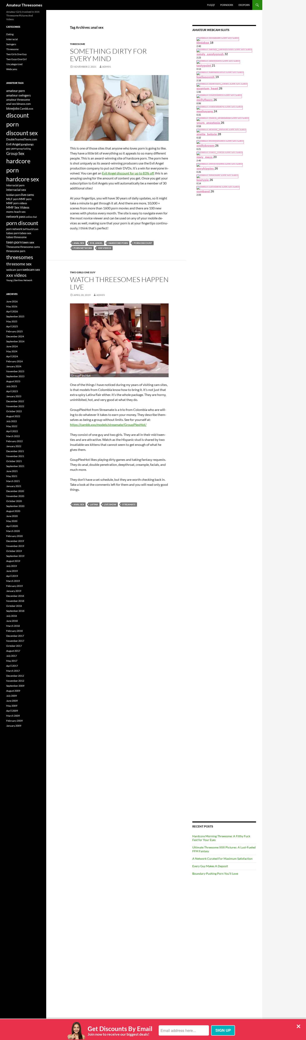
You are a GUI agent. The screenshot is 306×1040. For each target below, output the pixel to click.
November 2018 (15, 600)
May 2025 (11, 321)
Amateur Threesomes (24, 5)
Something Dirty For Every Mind (108, 55)
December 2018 (15, 595)
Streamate (129, 504)
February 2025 (14, 331)
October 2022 (14, 411)
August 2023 (13, 381)
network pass (15, 216)
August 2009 (13, 690)
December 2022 (15, 401)
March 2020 (13, 531)
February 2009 (14, 720)
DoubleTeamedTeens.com (21, 139)
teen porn (14, 242)
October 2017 (14, 645)
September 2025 (15, 316)
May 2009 (11, 705)
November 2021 (15, 456)
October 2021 (14, 461)
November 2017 (15, 640)
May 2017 (11, 660)
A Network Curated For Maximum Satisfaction (222, 858)
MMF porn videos (16, 203)
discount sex (22, 132)
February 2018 (14, 630)
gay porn (11, 148)
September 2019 (15, 556)
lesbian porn (13, 195)
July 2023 (11, 386)
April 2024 (12, 356)
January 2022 (13, 446)
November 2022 (15, 406)
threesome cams (30, 247)
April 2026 (12, 311)
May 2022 (11, 426)
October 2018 (14, 605)
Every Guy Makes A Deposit (210, 866)
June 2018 (12, 620)
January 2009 (13, 725)
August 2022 (13, 416)
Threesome (77, 44)
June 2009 (12, 700)
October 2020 (14, 501)
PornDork (226, 5)
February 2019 (14, 585)
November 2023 (15, 371)
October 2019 (14, 551)
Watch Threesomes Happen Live (119, 283)
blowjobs (12, 108)
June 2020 (12, 516)
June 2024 (12, 346)
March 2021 (13, 481)
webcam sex (31, 269)
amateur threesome (18, 99)
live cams (27, 195)
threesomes (19, 257)
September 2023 (15, 376)
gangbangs (27, 144)
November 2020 (15, 496)
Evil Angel (96, 243)
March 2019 (13, 580)
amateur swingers (18, 95)
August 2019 (13, 561)
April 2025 (12, 326)
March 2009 (13, 715)
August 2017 (13, 650)
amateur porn (15, 91)
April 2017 (12, 665)
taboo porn (12, 233)
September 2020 (15, 506)
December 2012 (15, 675)
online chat (31, 216)
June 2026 (12, 301)
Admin (106, 66)
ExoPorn (244, 5)
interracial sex (16, 190)
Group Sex (15, 153)
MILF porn (12, 199)
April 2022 (12, 431)
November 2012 (15, 680)
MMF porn (25, 199)
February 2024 (14, 361)
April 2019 (12, 576)
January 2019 (13, 590)
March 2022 (13, 436)
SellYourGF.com (30, 229)
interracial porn (15, 185)
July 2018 (11, 615)
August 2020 (13, 511)
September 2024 (15, 341)
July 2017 (11, 655)
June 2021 (12, 471)
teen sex (28, 242)
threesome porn (15, 251)
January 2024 (13, 366)
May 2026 (11, 306)
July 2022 (11, 421)
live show (110, 504)
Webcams (11, 69)
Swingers (11, 44)
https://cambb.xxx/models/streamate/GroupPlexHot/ (108, 425)
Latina (94, 504)
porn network (82, 248)
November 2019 (15, 546)
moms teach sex (16, 211)
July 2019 (11, 566)
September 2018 (15, 610)
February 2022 (14, 441)
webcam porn (14, 269)
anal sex (78, 243)
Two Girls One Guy (82, 272)
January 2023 (13, 396)
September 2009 (15, 685)
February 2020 (14, 536)
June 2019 (12, 571)
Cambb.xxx (26, 108)
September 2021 (15, 466)
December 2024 (15, 336)
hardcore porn (118, 243)
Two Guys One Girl (16, 59)
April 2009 (12, 710)
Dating (10, 34)
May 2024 (11, 351)
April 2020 (12, 526)
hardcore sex (22, 179)
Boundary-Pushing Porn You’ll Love (215, 873)
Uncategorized (14, 64)
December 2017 (15, 635)
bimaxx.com (23, 103)
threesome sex (19, 264)
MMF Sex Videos (17, 207)
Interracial (12, 39)
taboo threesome (16, 237)
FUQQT (211, 5)
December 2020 (15, 491)
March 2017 (13, 670)
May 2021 (11, 476)
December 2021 (15, 451)
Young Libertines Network (19, 280)
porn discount (143, 243)
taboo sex (25, 233)
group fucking (24, 148)
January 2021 (13, 486)
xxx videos (104, 248)
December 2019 (15, 541)
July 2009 (11, 695)
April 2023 (12, 391)
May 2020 (11, 521)
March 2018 (13, 625)
